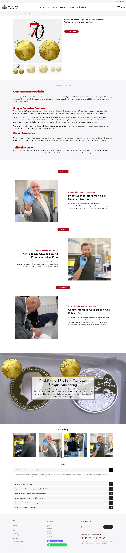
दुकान (48, 526)
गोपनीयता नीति (16, 536)
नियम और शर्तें (16, 533)
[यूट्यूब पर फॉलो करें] (100, 537)
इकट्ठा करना (45, 7)
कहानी (55, 7)
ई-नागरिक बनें (82, 7)
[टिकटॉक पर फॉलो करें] (104, 537)
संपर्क (14, 531)
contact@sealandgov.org (9, 1)
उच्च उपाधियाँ (50, 528)
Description (58, 85)
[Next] (58, 41)
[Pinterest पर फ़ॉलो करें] (97, 537)
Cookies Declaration (18, 541)
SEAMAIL (49, 534)
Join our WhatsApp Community (58, 545)
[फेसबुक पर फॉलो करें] (82, 537)
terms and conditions (97, 530)
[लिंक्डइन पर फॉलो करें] (93, 537)
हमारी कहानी (15, 525)
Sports (72, 7)
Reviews (68, 85)
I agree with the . (93, 530)
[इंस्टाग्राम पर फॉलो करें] (90, 537)
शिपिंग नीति (15, 539)
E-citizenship (50, 536)
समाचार (63, 7)
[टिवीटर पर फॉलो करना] (86, 537)
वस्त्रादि (49, 531)
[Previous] (16, 41)
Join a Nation (16, 544)
